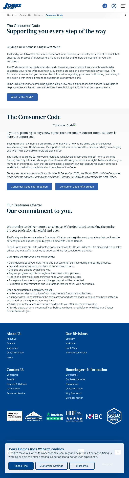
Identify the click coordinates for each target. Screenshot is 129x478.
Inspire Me (12, 348)
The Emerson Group (76, 352)
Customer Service (16, 393)
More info (82, 465)
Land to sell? (13, 388)
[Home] (12, 6)
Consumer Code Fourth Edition (29, 186)
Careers (11, 343)
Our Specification (74, 397)
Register (11, 379)
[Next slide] (125, 15)
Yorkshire (71, 343)
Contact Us (12, 374)
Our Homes (72, 374)
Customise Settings (51, 465)
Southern (70, 338)
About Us (11, 338)
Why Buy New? (74, 393)
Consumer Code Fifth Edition (76, 186)
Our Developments (75, 379)
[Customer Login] (114, 6)
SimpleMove (72, 384)
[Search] (104, 6)
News (10, 357)
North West (71, 348)
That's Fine (21, 465)
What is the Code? (22, 97)
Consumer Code (15, 352)
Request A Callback (17, 384)
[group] (11, 15)
